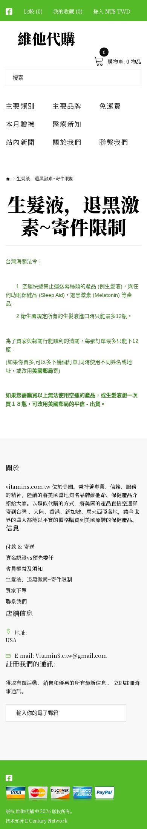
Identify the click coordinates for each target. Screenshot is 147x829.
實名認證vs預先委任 (30, 557)
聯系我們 (16, 601)
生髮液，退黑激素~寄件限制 (39, 579)
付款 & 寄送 (20, 546)
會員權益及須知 (24, 568)
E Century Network (46, 820)
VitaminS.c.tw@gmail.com (71, 655)
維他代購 (46, 38)
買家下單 (16, 590)
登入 (98, 11)
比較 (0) (33, 11)
